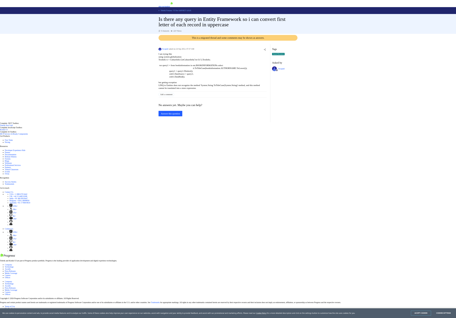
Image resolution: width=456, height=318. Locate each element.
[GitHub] (11, 222)
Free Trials (9, 140)
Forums (7, 159)
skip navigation (164, 6)
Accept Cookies (421, 313)
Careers (7, 275)
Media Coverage (11, 273)
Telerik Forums (166, 10)
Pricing (7, 142)
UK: (18, 196)
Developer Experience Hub (15, 150)
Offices (7, 278)
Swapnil (165, 49)
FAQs (7, 174)
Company (8, 265)
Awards (8, 269)
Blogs (7, 161)
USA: (18, 194)
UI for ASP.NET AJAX (182, 10)
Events (7, 172)
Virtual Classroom (11, 169)
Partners (8, 167)
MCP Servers (5, 134)
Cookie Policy (261, 313)
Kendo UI (4, 130)
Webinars (8, 163)
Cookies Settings (443, 313)
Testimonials (9, 184)
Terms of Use (10, 306)
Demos (7, 152)
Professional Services (13, 165)
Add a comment (166, 94)
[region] (228, 313)
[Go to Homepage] (171, 6)
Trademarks (155, 302)
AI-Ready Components (19, 134)
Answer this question (170, 113)
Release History (11, 157)
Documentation (10, 155)
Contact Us (9, 192)
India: (19, 198)
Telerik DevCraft (6, 125)
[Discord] (11, 225)
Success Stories (10, 182)
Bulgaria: (19, 201)
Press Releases (10, 271)
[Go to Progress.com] (7, 257)
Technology (9, 267)
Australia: (20, 203)
